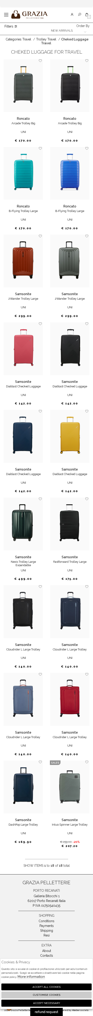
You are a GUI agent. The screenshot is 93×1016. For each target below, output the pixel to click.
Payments (47, 926)
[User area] (72, 14)
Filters (9, 26)
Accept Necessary (46, 1003)
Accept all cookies (47, 987)
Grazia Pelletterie (29, 14)
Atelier (76, 1010)
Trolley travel (46, 39)
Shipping (46, 930)
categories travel (18, 39)
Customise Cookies (46, 994)
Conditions (46, 921)
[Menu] (6, 14)
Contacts (46, 955)
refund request (46, 1012)
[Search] (79, 14)
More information (31, 977)
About (46, 951)
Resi (47, 935)
